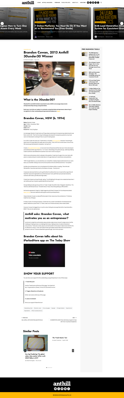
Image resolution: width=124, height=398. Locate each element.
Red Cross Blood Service (37, 310)
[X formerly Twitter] (98, 2)
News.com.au (27, 192)
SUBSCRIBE (83, 2)
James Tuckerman (57, 340)
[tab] (46, 367)
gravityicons (69, 308)
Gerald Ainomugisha (29, 59)
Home (39, 2)
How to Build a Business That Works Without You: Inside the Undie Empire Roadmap (95, 107)
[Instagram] (90, 2)
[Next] (73, 350)
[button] (2, 23)
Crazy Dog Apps (56, 140)
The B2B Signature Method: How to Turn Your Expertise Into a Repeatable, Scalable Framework (94, 56)
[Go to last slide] (25, 350)
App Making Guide (28, 308)
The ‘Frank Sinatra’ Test (59, 338)
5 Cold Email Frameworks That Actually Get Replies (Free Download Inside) (94, 99)
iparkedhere (27, 310)
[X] (68, 388)
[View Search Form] (101, 2)
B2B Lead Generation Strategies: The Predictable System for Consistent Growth (94, 74)
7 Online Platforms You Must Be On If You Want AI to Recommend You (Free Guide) (95, 91)
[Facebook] (88, 2)
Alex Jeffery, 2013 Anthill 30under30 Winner (32, 319)
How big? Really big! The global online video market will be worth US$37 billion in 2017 (35, 356)
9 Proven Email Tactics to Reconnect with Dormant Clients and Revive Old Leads (94, 83)
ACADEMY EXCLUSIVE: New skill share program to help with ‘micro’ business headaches (63, 319)
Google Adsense (60, 308)
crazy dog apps (46, 308)
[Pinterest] (95, 2)
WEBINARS (57, 2)
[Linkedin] (93, 2)
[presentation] (35, 343)
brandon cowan (37, 308)
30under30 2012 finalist (34, 148)
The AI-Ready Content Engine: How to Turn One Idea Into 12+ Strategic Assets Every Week (94, 65)
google (53, 308)
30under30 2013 (27, 49)
